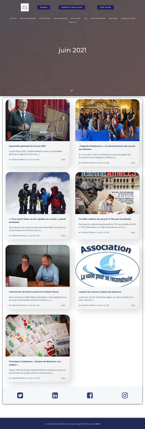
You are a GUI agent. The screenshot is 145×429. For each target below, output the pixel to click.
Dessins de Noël (128, 18)
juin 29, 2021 (35, 159)
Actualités (44, 18)
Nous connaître (27, 18)
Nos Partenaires (98, 18)
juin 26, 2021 (35, 305)
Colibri (97, 424)
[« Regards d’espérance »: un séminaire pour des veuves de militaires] (107, 120)
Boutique (113, 18)
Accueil (13, 18)
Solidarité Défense (19, 159)
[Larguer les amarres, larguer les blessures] (107, 266)
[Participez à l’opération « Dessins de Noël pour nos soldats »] (38, 335)
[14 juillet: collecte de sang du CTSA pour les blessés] (107, 193)
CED (85, 18)
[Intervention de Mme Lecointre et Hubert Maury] (38, 266)
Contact (72, 22)
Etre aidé (75, 18)
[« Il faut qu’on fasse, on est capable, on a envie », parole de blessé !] (38, 193)
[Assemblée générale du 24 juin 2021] (38, 120)
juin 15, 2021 (35, 378)
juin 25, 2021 (105, 305)
